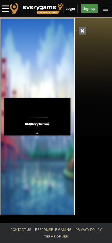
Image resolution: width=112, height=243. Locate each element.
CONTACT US (20, 230)
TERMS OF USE (56, 237)
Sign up (89, 8)
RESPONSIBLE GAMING (53, 230)
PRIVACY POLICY (89, 230)
